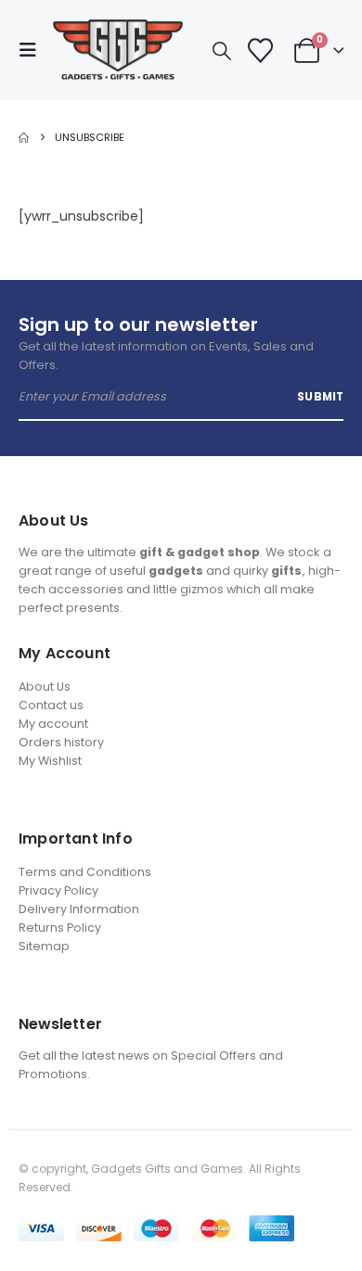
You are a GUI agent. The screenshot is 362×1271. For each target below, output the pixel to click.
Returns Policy (60, 927)
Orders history (61, 742)
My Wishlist (50, 761)
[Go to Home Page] (24, 137)
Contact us (51, 705)
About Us (45, 686)
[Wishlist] (260, 50)
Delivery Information (79, 909)
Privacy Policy (58, 890)
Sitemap (44, 946)
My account (53, 723)
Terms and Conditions (85, 872)
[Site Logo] (117, 50)
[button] (33, 50)
